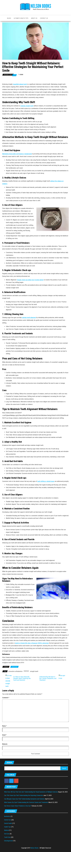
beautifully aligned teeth (20, 84)
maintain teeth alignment (29, 317)
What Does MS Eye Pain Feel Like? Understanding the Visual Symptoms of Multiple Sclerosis (31, 792)
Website (4, 744)
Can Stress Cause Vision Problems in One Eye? (17, 806)
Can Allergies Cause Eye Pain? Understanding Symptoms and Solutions (24, 799)
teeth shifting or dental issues (45, 481)
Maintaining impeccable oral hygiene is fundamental (17, 154)
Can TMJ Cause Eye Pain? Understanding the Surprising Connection (23, 795)
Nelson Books (34, 848)
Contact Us (44, 18)
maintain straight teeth (27, 106)
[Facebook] (6, 781)
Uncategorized (8, 841)
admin (21, 74)
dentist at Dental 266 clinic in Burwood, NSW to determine (32, 643)
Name (4, 726)
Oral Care (6, 834)
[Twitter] (11, 781)
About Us (34, 18)
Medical (6, 830)
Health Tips (7, 827)
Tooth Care (7, 837)
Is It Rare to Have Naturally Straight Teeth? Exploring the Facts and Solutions (22, 678)
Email (4, 735)
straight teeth (34, 671)
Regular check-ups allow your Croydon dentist (30, 280)
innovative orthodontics (15, 671)
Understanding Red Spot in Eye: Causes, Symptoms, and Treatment (47, 678)
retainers (26, 671)
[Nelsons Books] (3, 18)
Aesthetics (7, 816)
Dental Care (14, 666)
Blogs (9, 18)
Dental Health (8, 823)
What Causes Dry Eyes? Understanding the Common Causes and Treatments (26, 802)
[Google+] (16, 781)
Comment (5, 698)
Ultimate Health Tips (21, 18)
